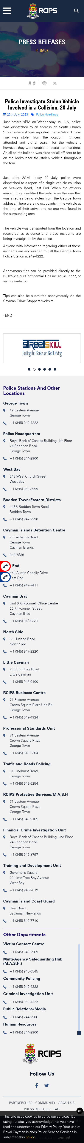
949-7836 (17, 555)
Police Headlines (47, 114)
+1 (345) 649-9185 (24, 819)
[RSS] (54, 83)
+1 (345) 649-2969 (24, 952)
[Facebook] (36, 1086)
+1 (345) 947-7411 (24, 585)
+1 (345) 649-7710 (24, 921)
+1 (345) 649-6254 (24, 783)
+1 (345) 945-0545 (24, 971)
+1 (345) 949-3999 (24, 489)
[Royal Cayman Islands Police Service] (42, 10)
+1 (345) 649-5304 (24, 753)
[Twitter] (46, 1086)
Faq (56, 1109)
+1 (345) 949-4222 (24, 423)
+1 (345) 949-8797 (24, 854)
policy (30, 1137)
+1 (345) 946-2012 (24, 890)
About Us (66, 1103)
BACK (43, 50)
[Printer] (44, 83)
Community (45, 1103)
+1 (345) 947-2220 (24, 519)
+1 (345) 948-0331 (24, 621)
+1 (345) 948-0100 (24, 682)
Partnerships (20, 1103)
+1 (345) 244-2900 (24, 458)
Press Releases (37, 1109)
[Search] (76, 12)
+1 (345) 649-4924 (24, 717)
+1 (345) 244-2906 (24, 1017)
